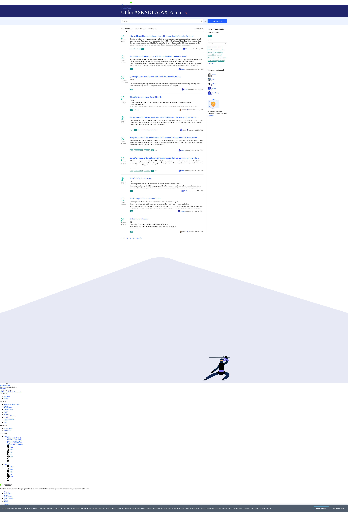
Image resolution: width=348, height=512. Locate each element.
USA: (14, 438)
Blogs (5, 412)
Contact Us (7, 436)
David (186, 89)
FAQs (5, 422)
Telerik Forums (126, 8)
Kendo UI (3, 388)
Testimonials (7, 430)
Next (137, 238)
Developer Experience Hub (11, 404)
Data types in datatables (139, 219)
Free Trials (7, 396)
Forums (6, 411)
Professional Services (10, 416)
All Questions (126, 28)
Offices (6, 501)
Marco (214, 84)
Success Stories (8, 428)
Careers (6, 500)
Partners (6, 417)
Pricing (6, 398)
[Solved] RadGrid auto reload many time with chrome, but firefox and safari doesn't (162, 36)
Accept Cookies (321, 508)
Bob (213, 79)
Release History (8, 409)
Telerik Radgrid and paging (140, 178)
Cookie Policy (199, 508)
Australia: (15, 444)
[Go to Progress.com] (6, 485)
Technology (7, 493)
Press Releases (8, 496)
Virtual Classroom (9, 419)
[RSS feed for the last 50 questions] (186, 13)
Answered (152, 28)
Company (6, 492)
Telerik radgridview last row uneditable (145, 199)
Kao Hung (215, 93)
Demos (6, 406)
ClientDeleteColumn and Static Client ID (146, 97)
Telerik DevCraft (5, 385)
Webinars (6, 414)
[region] (174, 508)
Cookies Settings (338, 508)
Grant (214, 88)
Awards (6, 495)
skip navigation (125, 5)
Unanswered (140, 28)
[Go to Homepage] (131, 5)
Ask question (217, 21)
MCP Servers (4, 392)
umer (182, 150)
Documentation (8, 407)
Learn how (211, 115)
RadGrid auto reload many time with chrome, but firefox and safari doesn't (158, 56)
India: (14, 441)
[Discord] (8, 461)
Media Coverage (8, 498)
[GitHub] (8, 459)
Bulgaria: (14, 443)
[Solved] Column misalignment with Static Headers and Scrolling (155, 77)
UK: (14, 439)
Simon (214, 75)
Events (6, 421)
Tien (186, 49)
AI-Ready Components (14, 392)
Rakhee (186, 191)
